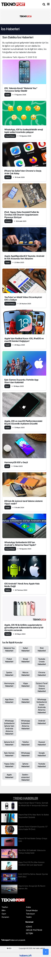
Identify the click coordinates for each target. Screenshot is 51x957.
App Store (9, 700)
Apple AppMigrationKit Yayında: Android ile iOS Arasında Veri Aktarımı (24, 257)
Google (42, 754)
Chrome (42, 673)
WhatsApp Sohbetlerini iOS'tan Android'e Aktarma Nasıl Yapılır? (20, 543)
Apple (9, 775)
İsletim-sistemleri (25, 777)
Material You (9, 649)
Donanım (5, 917)
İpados (9, 673)
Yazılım (29, 917)
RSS (9, 948)
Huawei (42, 743)
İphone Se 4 (9, 743)
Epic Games (9, 754)
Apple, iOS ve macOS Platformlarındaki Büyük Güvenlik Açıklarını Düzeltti (23, 422)
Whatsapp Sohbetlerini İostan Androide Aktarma (42, 706)
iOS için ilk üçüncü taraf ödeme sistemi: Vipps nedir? (23, 502)
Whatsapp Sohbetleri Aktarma (25, 725)
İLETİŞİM (29, 933)
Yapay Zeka (9, 765)
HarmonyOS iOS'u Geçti (16, 462)
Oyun (4, 914)
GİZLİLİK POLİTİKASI (34, 930)
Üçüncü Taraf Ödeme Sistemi (41, 687)
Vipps (25, 684)
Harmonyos (9, 684)
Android (42, 722)
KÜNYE (29, 927)
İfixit (42, 649)
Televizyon (30, 914)
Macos (25, 673)
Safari (25, 649)
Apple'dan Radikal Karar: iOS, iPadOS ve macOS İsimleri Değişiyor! (24, 339)
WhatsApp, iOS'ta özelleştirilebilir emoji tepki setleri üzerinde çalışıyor (23, 130)
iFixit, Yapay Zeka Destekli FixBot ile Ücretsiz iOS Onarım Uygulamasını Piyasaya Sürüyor (21, 215)
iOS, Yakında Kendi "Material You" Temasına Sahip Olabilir (20, 89)
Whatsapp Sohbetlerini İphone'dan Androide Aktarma (9, 727)
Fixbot (9, 660)
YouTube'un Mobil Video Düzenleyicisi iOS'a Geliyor (23, 298)
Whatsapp (25, 754)
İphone (25, 765)
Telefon (25, 743)
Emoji (25, 660)
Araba (28, 907)
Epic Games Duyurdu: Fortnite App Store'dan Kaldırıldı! (21, 381)
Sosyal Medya (31, 910)
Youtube (42, 765)
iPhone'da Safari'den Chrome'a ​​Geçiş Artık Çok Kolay (22, 172)
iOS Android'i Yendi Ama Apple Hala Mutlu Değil (21, 584)
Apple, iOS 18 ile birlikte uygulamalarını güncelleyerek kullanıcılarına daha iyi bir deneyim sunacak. (24, 627)
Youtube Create (42, 661)
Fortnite (25, 700)
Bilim (3, 910)
